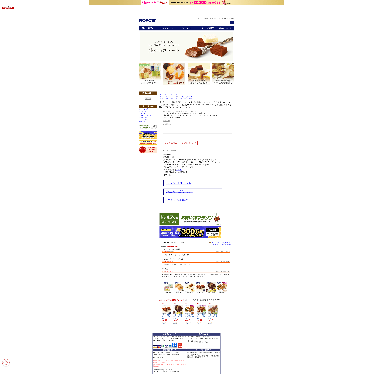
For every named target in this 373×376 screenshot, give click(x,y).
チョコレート (143, 113)
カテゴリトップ (163, 94)
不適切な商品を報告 (170, 150)
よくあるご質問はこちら (178, 183)
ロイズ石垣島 (143, 119)
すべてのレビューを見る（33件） (221, 242)
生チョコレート (144, 111)
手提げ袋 (142, 121)
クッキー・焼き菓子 (146, 115)
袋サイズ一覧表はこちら (178, 200)
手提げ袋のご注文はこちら (179, 191)
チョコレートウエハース (185, 96)
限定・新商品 (143, 109)
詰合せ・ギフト (144, 117)
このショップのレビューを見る (222, 244)
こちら (179, 170)
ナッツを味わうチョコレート (186, 98)
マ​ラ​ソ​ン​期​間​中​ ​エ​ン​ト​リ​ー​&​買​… (166, 316)
